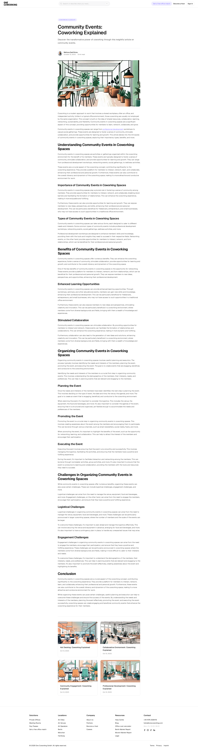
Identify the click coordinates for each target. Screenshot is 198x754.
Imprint (166, 746)
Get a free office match (161, 4)
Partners (90, 723)
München (61, 733)
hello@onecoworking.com (153, 723)
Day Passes (33, 726)
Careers (89, 729)
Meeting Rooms (35, 723)
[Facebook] (145, 730)
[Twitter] (151, 730)
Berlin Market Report (122, 729)
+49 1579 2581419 (150, 720)
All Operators (62, 726)
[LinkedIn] (154, 730)
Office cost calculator (123, 726)
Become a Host (179, 4)
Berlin (60, 729)
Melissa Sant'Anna (71, 52)
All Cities (61, 720)
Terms (152, 746)
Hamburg (61, 736)
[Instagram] (148, 730)
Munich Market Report (123, 733)
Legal (117, 736)
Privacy (159, 746)
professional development (113, 129)
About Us (90, 720)
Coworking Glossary (67, 20)
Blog (117, 723)
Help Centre (119, 720)
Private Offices (34, 720)
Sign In (190, 4)
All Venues (62, 723)
